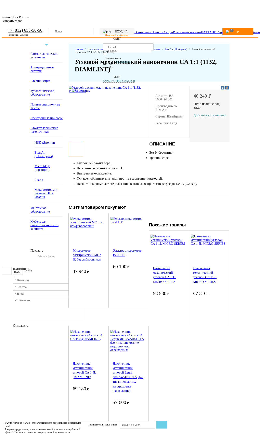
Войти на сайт (108, 65)
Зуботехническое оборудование (42, 92)
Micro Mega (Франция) (42, 167)
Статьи (28, 270)
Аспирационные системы (42, 69)
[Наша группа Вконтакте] (7, 271)
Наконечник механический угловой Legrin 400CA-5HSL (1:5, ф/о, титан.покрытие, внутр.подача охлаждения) (128, 377)
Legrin (39, 179)
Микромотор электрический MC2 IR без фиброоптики (87, 255)
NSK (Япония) (45, 142)
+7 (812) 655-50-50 (25, 30)
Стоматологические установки (44, 55)
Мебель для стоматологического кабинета (44, 225)
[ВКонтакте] (222, 87)
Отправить (20, 325)
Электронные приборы (46, 118)
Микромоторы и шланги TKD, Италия (46, 193)
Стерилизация (40, 81)
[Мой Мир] (227, 87)
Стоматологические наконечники (44, 129)
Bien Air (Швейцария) (44, 154)
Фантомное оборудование (40, 209)
